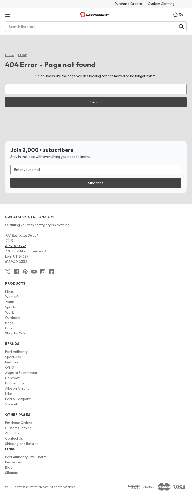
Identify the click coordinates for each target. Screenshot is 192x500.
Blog (8, 467)
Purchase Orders (128, 3)
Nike (8, 393)
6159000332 (15, 246)
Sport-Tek (13, 357)
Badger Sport (16, 383)
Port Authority (16, 351)
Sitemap (11, 472)
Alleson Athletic (17, 388)
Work (9, 312)
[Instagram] (43, 271)
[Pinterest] (25, 271)
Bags (9, 323)
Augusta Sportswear (21, 372)
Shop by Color (16, 333)
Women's (12, 296)
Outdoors (13, 317)
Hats (8, 328)
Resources (13, 462)
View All (11, 404)
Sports (10, 307)
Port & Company (18, 399)
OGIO (9, 367)
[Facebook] (16, 271)
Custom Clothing (161, 3)
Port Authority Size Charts (26, 457)
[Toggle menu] (7, 14)
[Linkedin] (51, 271)
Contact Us (14, 438)
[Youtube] (34, 271)
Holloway (12, 378)
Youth (9, 302)
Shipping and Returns (21, 443)
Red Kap (11, 362)
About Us (12, 433)
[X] (7, 271)
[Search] (181, 26)
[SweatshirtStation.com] (95, 14)
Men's (9, 291)
